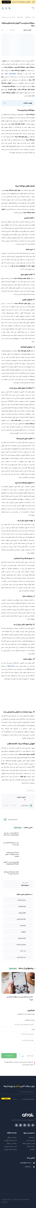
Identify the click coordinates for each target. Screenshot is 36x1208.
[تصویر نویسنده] (33, 30)
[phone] (9, 8)
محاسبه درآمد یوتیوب (10, 1149)
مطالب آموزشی (30, 790)
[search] (6, 8)
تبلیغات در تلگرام (12, 1143)
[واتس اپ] (4, 805)
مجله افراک (27, 17)
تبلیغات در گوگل (12, 1137)
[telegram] (29, 1125)
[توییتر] (12, 805)
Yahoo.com (10, 666)
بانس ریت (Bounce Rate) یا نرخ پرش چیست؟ (11, 843)
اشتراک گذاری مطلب (12, 819)
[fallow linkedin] (15, 800)
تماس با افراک (31, 1146)
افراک (33, 96)
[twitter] (33, 1125)
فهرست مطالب (27, 103)
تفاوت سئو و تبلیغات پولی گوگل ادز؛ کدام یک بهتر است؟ (11, 873)
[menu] (33, 8)
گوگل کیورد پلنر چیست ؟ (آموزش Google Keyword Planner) (11, 863)
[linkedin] (20, 1125)
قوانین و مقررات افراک (28, 1143)
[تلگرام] (7, 805)
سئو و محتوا (20, 17)
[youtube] (16, 1125)
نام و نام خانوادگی (30, 1020)
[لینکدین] (15, 805)
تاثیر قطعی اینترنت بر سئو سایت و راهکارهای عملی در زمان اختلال (11, 834)
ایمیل (33, 1029)
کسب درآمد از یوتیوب (10, 1146)
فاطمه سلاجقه (27, 30)
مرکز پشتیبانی (30, 1140)
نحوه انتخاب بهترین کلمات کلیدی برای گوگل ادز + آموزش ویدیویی (12, 854)
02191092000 (28, 1167)
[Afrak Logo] (18, 1115)
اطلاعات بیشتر (6, 2)
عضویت (6, 1098)
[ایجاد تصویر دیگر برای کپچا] (20, 1054)
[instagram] (24, 1125)
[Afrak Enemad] (31, 1174)
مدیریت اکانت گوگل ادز (10, 1140)
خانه (34, 17)
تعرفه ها (32, 1149)
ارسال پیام (9, 1055)
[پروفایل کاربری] (3, 8)
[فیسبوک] (10, 805)
